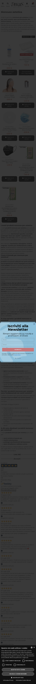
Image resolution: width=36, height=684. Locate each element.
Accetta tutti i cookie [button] (18, 669)
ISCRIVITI (18, 349)
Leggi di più (25, 657)
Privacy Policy (17, 354)
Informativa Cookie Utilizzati (23, 680)
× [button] (34, 647)
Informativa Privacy (8, 680)
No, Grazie (18, 358)
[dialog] (18, 664)
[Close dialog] (34, 324)
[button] (18, 678)
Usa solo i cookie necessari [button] (18, 674)
